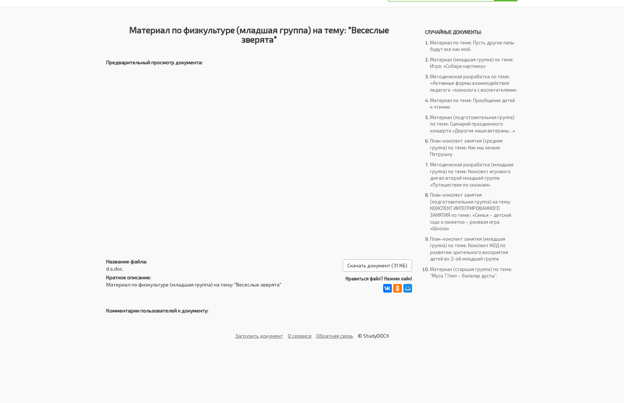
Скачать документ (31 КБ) (377, 265)
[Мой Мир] (407, 288)
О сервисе (300, 336)
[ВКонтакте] (387, 288)
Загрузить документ (259, 336)
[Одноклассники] (397, 288)
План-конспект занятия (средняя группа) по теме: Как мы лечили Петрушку (466, 147)
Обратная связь (334, 336)
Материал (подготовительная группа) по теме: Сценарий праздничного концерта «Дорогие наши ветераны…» (472, 123)
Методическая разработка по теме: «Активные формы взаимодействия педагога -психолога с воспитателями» (473, 83)
